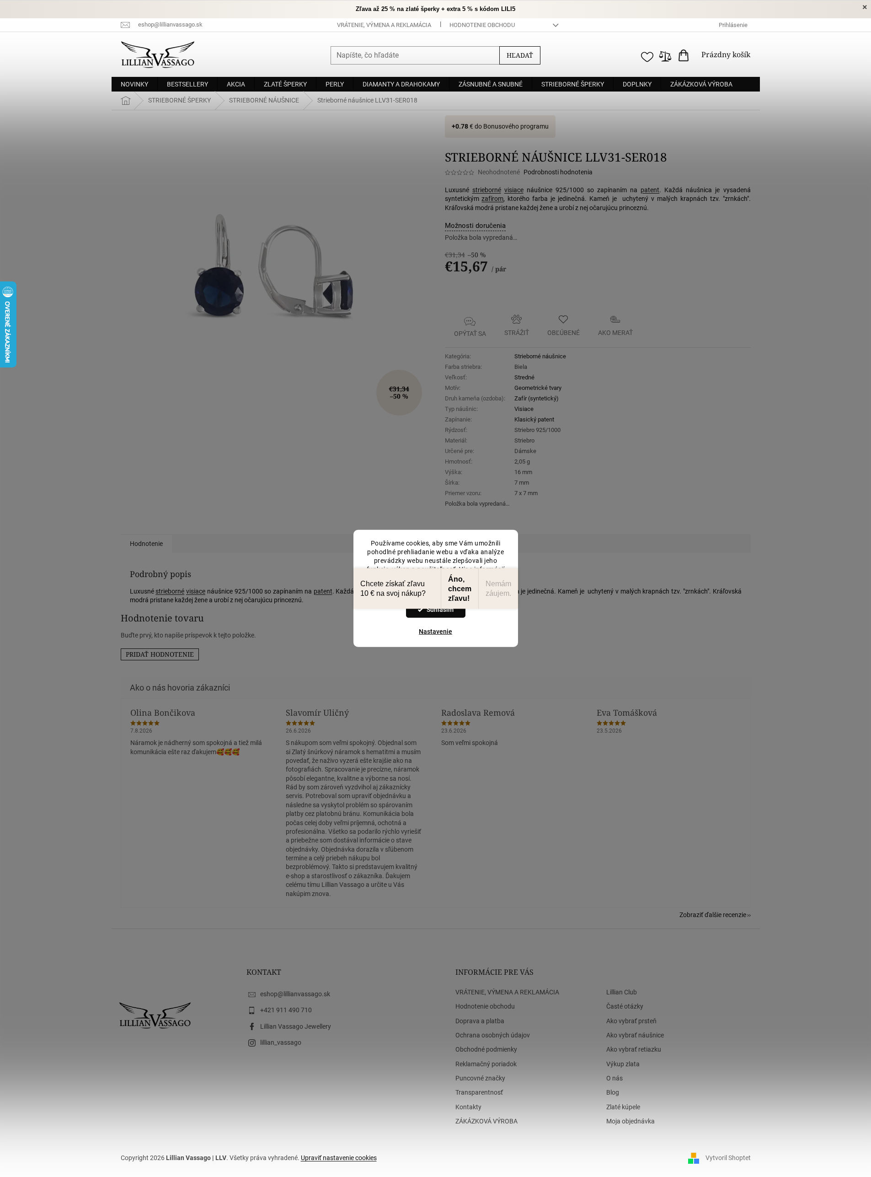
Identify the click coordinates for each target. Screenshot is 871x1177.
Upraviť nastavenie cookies (339, 1157)
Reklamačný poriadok (486, 1064)
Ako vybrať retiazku (633, 1049)
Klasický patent (534, 419)
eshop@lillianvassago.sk (295, 994)
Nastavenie (435, 631)
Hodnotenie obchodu (482, 25)
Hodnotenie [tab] (146, 543)
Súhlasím (440, 609)
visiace (514, 190)
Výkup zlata (623, 1064)
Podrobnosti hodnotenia (558, 172)
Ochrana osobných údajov (492, 1035)
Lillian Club (621, 992)
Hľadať (520, 55)
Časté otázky (624, 1006)
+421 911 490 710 (286, 1010)
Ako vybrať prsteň (631, 1021)
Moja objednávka (630, 1121)
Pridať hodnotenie (160, 654)
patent (650, 190)
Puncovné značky (480, 1078)
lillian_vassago (280, 1042)
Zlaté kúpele (623, 1107)
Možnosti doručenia (475, 225)
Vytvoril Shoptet (728, 1157)
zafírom (492, 198)
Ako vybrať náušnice (635, 1035)
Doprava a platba (479, 1021)
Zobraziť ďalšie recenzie (712, 914)
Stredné (524, 377)
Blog (612, 1092)
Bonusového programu (516, 126)
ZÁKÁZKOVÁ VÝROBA (486, 1121)
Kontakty (468, 1107)
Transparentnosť (479, 1092)
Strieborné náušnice (540, 356)
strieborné (486, 190)
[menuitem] (134, 84)
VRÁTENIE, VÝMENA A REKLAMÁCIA (384, 25)
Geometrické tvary (537, 387)
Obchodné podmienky (486, 1049)
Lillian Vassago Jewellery (295, 1026)
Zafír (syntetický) (536, 398)
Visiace (524, 408)
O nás (614, 1078)
